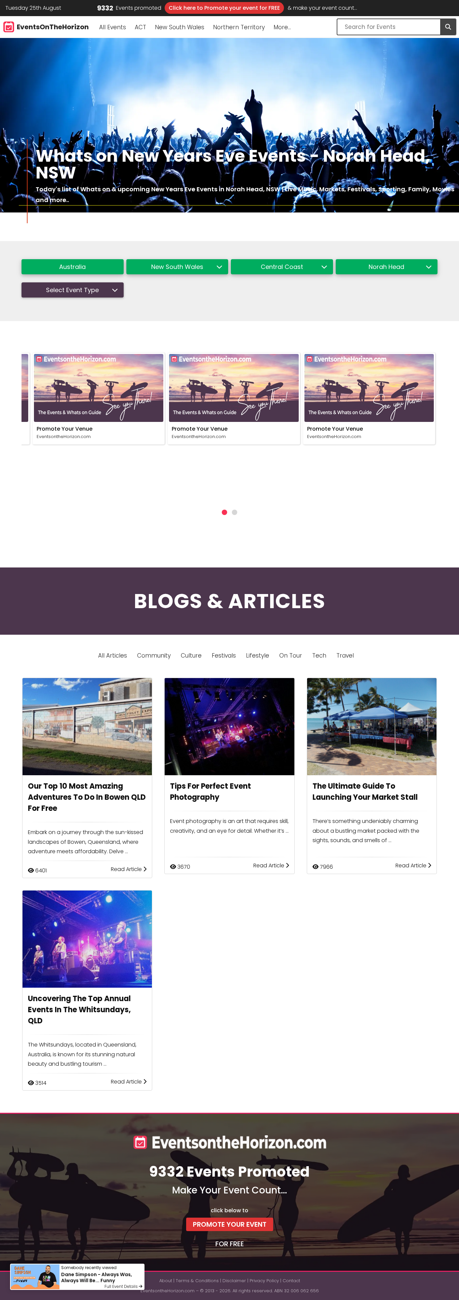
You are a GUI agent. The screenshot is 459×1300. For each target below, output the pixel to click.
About (165, 1280)
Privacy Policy (264, 1280)
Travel (345, 656)
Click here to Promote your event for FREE (224, 8)
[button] (224, 512)
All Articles (112, 656)
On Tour (290, 656)
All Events (112, 27)
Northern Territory (239, 27)
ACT (140, 27)
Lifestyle (257, 656)
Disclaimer (234, 1280)
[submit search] (448, 27)
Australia (72, 267)
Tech (319, 656)
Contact (291, 1280)
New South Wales (179, 27)
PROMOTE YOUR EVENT (229, 1224)
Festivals (224, 656)
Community (154, 656)
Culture (191, 656)
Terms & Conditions (197, 1280)
